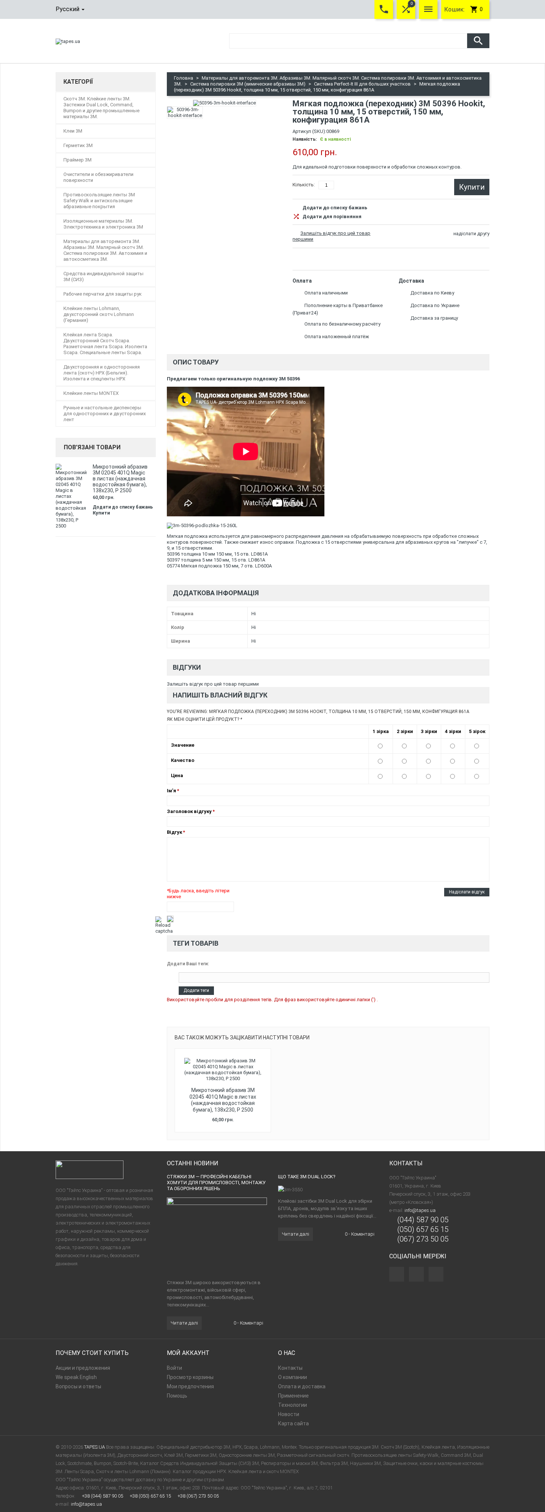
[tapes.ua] (68, 41)
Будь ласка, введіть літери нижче (198, 893)
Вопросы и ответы (78, 1386)
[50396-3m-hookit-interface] (185, 112)
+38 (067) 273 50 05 (198, 1496)
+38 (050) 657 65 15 (150, 1496)
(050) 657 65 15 (423, 1229)
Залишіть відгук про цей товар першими (213, 684)
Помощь (177, 1395)
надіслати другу (471, 233)
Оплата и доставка (302, 1386)
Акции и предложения (83, 1368)
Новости (288, 1414)
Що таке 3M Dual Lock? (307, 1176)
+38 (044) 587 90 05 (102, 1496)
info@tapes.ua (420, 1210)
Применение (293, 1395)
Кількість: (304, 184)
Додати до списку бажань (335, 207)
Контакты (290, 1368)
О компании (292, 1377)
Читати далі (184, 1323)
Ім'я (171, 790)
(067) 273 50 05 (423, 1239)
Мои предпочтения (190, 1386)
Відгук (174, 832)
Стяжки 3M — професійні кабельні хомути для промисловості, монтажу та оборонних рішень (216, 1182)
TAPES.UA (94, 1447)
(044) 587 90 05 (423, 1219)
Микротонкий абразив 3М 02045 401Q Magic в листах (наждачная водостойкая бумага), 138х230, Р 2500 (222, 1100)
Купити (101, 513)
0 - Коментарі (247, 1323)
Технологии (292, 1405)
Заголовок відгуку (189, 811)
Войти (174, 1368)
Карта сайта (293, 1423)
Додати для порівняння (332, 216)
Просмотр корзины (190, 1377)
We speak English (76, 1377)
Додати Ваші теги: (188, 963)
